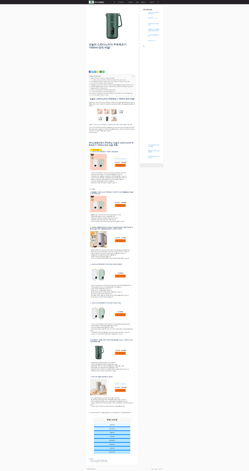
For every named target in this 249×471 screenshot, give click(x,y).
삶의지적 (112, 425)
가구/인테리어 (120, 2)
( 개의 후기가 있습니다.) (120, 158)
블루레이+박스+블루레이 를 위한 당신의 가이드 (154, 31)
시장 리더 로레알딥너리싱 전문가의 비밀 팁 (99, 461)
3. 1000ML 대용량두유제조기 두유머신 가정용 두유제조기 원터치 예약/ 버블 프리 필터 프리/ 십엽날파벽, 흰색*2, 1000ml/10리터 (112, 87)
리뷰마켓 (112, 448)
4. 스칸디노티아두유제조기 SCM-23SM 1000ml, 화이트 (103, 90)
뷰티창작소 (112, 440)
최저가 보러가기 (120, 165)
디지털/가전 (130, 2)
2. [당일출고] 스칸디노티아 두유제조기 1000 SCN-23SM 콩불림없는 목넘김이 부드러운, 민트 (112, 85)
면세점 (137, 2)
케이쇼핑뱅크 (99, 2)
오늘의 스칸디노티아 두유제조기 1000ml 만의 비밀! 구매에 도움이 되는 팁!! (109, 80)
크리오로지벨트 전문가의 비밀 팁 (154, 145)
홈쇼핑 (91, 458)
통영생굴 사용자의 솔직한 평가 (154, 151)
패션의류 (152, 2)
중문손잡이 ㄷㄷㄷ (152, 18)
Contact (160, 469)
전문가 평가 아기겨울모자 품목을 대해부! (98, 460)
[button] (158, 2)
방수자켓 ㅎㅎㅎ (152, 40)
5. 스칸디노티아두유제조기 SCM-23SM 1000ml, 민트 (103, 91)
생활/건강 (143, 2)
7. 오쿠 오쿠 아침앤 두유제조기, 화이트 (99, 95)
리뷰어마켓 (112, 452)
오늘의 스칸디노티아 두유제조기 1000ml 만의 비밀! (102, 78)
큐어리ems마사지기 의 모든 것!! (154, 157)
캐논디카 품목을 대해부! (153, 35)
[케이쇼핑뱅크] (91, 2)
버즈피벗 (112, 436)
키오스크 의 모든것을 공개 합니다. (153, 12)
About (156, 469)
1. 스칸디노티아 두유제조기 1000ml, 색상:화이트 (102, 83)
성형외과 (112, 432)
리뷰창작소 (112, 444)
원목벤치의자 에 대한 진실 (153, 24)
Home (152, 469)
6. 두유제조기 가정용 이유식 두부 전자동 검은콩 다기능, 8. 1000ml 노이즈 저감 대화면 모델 (111, 93)
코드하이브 (112, 428)
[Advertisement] (112, 60)
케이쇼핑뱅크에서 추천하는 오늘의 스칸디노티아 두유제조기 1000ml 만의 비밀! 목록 (110, 81)
